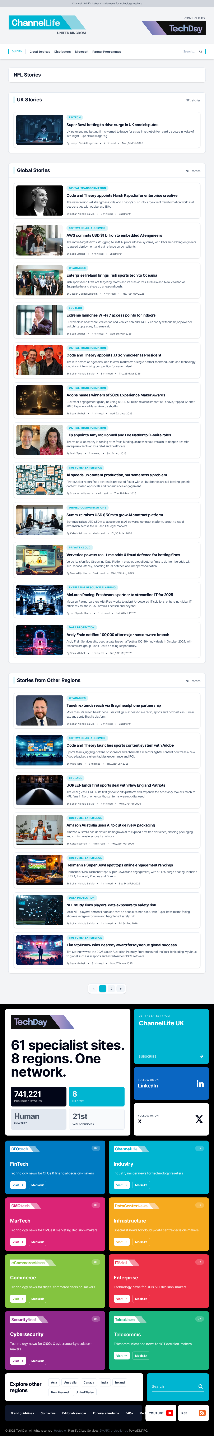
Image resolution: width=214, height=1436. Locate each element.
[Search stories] (200, 1386)
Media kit (37, 1185)
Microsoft (81, 51)
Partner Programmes (106, 51)
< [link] (93, 988)
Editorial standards (106, 1413)
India (104, 1382)
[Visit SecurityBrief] (33, 1319)
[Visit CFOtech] (33, 1149)
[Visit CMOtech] (33, 1205)
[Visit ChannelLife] (137, 1149)
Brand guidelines (22, 1413)
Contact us (48, 1413)
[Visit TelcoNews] (137, 1319)
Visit (16, 1185)
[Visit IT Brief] (137, 1262)
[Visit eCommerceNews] (33, 1262)
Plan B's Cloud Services (83, 1430)
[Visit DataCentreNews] (137, 1205)
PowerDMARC (138, 1430)
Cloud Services (40, 51)
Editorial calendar (74, 1413)
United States (85, 1392)
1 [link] (102, 988)
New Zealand (60, 1392)
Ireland (120, 1382)
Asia (54, 1382)
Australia (70, 1382)
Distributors (62, 51)
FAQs (129, 1413)
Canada (89, 1382)
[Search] (200, 51)
